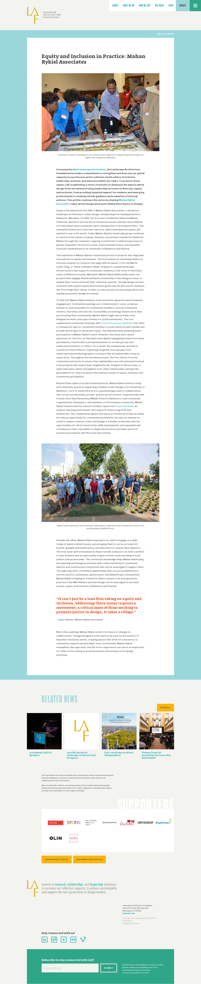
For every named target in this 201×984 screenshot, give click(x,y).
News (171, 5)
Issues (115, 5)
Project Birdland (124, 406)
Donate (182, 5)
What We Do (128, 5)
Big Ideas (159, 5)
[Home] (44, 15)
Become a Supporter (89, 859)
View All (165, 708)
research (60, 884)
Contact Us (128, 913)
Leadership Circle (56, 859)
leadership (96, 884)
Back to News (165, 34)
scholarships (75, 884)
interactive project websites (117, 323)
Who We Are (144, 5)
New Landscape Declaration (89, 169)
